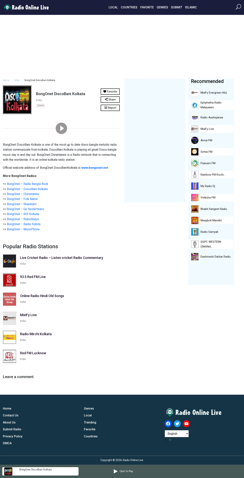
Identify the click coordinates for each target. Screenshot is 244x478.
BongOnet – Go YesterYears (25, 209)
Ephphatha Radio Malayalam (211, 105)
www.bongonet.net (94, 168)
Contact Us (10, 415)
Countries (129, 7)
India (16, 80)
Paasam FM (208, 163)
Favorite (147, 7)
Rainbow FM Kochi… (213, 174)
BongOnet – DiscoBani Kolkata (27, 189)
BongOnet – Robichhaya (23, 219)
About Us (9, 422)
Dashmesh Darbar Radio (216, 256)
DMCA (7, 443)
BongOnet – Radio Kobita (23, 224)
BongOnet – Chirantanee (23, 194)
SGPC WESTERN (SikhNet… (211, 244)
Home (6, 80)
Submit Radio (12, 429)
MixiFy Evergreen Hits (214, 92)
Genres (162, 7)
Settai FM (206, 151)
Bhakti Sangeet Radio (214, 209)
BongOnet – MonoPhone (23, 229)
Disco (41, 105)
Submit (176, 7)
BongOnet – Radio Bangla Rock (27, 184)
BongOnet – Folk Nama (22, 199)
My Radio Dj (208, 186)
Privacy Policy (12, 436)
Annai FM (206, 140)
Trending (90, 422)
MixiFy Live (207, 129)
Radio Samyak (209, 232)
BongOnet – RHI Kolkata (23, 214)
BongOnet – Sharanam (21, 204)
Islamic (191, 7)
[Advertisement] (122, 46)
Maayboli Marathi (211, 220)
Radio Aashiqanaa (212, 117)
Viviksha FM (208, 197)
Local (113, 7)
